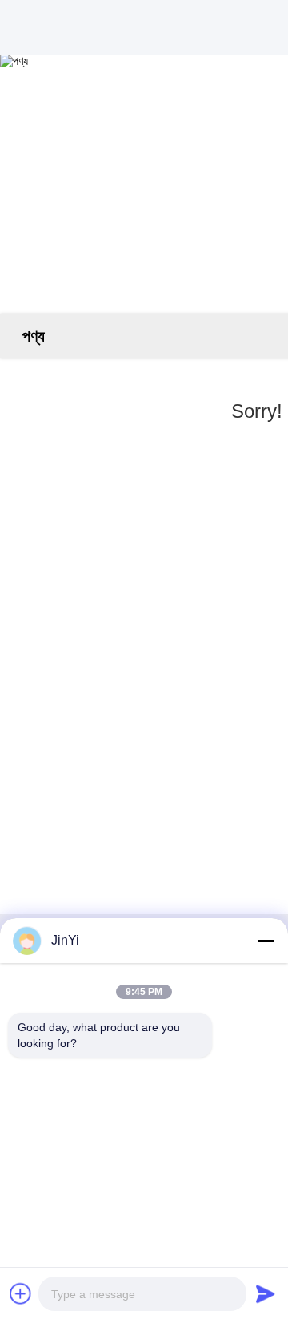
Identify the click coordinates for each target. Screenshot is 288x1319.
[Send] (265, 1293)
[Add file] (21, 1293)
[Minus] (265, 940)
